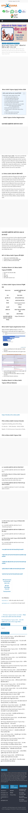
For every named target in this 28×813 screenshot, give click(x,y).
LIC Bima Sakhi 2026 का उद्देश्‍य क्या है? (11, 99)
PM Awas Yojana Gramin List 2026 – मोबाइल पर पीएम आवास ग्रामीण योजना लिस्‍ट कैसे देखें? (13, 615)
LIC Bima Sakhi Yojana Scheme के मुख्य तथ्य (13, 105)
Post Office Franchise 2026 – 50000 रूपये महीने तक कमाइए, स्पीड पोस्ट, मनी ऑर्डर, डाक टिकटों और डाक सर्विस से (14, 671)
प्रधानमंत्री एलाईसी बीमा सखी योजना (15, 106)
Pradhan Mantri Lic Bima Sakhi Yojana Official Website (14, 110)
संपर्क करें (11, 792)
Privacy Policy (13, 794)
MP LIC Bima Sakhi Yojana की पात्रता (12, 102)
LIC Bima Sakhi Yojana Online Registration (12, 52)
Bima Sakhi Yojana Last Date (12, 50)
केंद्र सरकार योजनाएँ (10, 43)
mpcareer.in (5, 600)
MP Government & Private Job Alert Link (7, 581)
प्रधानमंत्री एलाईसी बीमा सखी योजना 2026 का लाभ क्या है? (14, 101)
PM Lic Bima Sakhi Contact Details (12, 112)
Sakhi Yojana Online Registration (11, 97)
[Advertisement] (14, 70)
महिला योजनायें (17, 43)
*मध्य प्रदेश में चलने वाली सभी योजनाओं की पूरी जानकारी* (13, 549)
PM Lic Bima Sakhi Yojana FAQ (12, 113)
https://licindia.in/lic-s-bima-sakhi (11, 415)
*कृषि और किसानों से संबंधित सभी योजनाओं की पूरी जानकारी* (13, 568)
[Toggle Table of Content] (23, 93)
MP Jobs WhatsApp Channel (7, 587)
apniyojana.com (6, 603)
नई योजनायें (4, 43)
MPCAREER (13, 48)
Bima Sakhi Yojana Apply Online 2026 (12, 95)
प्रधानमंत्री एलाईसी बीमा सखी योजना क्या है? (12, 98)
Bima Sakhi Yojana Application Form (12, 107)
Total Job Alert (7, 591)
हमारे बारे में (12, 790)
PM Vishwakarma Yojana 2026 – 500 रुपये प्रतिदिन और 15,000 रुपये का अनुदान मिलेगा (12, 621)
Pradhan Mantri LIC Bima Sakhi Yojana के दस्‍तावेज (14, 104)
